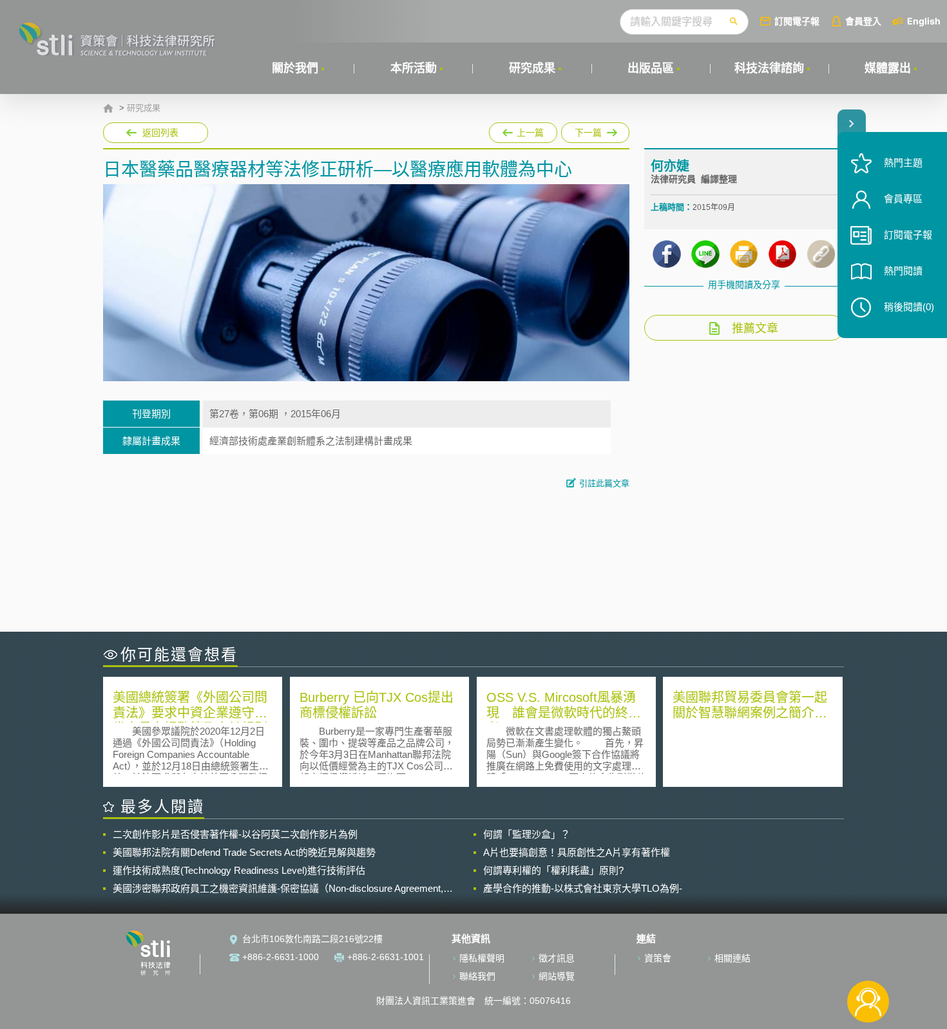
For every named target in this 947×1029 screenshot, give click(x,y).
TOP (868, 959)
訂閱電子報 (796, 20)
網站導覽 (557, 976)
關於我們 (295, 68)
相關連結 (732, 958)
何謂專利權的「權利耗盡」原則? (553, 870)
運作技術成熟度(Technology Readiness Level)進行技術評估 (239, 870)
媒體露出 (888, 68)
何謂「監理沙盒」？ (526, 834)
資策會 (657, 958)
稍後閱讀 (909, 306)
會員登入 (863, 20)
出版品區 (650, 68)
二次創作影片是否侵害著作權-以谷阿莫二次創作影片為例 (235, 834)
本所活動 (413, 68)
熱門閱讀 (903, 270)
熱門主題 (903, 162)
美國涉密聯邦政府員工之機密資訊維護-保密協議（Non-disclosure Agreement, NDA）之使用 (278, 888)
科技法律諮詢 (769, 68)
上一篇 (523, 132)
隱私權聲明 (481, 958)
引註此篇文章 (604, 483)
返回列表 (160, 132)
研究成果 (532, 68)
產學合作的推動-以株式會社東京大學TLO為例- (582, 888)
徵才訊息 (557, 958)
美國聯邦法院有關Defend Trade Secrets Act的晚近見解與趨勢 (244, 852)
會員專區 (903, 198)
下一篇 (595, 130)
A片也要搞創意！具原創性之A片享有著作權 (576, 852)
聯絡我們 (477, 976)
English (924, 20)
